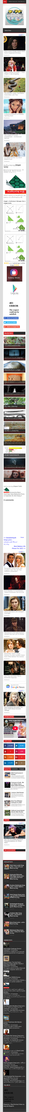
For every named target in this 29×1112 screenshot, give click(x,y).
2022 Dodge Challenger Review (12, 948)
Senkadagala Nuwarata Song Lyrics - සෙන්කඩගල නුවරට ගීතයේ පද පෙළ (17, 905)
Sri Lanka (10, 172)
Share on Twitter (11, 322)
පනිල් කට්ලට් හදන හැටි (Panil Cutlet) (14, 1050)
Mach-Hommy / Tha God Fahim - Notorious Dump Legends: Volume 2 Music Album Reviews (13, 964)
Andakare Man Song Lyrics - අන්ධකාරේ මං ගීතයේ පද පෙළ (16, 914)
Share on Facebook (12, 318)
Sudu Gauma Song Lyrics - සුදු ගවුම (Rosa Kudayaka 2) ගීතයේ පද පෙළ (17, 896)
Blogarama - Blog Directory (11, 1104)
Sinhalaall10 (6, 172)
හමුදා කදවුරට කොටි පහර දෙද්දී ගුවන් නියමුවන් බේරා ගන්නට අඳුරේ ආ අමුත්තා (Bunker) (14, 991)
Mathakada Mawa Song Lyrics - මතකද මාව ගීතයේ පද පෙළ (17, 932)
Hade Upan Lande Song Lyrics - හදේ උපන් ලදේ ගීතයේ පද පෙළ (17, 867)
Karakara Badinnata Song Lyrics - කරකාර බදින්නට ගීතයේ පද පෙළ (17, 887)
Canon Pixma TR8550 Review (12, 977)
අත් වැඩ (14, 172)
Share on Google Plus (13, 326)
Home (22, 537)
